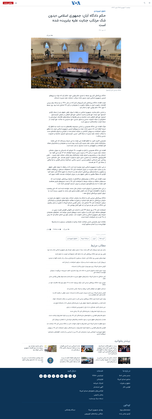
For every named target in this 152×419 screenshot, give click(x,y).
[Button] (49, 35)
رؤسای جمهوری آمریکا (95, 410)
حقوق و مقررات (125, 383)
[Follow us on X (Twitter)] (66, 376)
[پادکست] (45, 376)
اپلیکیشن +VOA (97, 375)
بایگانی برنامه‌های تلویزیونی (94, 414)
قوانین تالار (126, 387)
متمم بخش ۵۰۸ (124, 375)
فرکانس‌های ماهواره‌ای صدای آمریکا (91, 391)
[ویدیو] (16, 3)
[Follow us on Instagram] (57, 376)
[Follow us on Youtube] (61, 376)
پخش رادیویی (98, 395)
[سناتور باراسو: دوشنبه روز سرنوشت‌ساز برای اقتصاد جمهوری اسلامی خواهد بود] (50, 348)
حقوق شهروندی (100, 11)
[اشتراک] (41, 376)
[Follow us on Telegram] (70, 376)
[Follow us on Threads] (53, 376)
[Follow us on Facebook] (74, 376)
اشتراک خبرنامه (98, 383)
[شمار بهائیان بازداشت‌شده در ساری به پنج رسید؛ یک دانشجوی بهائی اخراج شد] (50, 360)
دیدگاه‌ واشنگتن (70, 410)
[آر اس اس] (49, 376)
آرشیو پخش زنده (124, 414)
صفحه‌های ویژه (125, 410)
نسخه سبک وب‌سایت (96, 398)
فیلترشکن (100, 379)
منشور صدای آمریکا (124, 379)
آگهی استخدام (98, 387)
